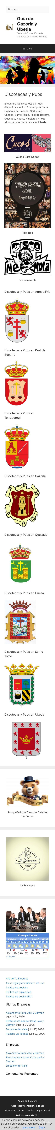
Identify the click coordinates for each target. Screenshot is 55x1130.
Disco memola (27, 257)
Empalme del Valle (17, 1029)
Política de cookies (17, 987)
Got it (42, 1127)
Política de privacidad (18, 992)
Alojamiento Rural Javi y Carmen (25, 1012)
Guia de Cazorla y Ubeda (27, 24)
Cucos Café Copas (27, 143)
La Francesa (27, 859)
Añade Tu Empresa (17, 978)
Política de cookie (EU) (19, 996)
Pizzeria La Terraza (17, 1033)
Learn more (28, 1127)
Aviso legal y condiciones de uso (25, 983)
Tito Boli (27, 195)
